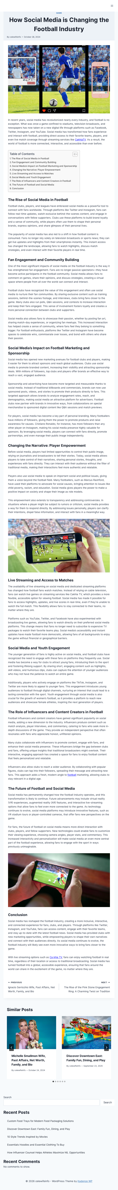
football (71, 774)
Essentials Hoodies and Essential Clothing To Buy (35, 1144)
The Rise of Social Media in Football (30, 158)
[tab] (53, 1081)
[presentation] (31, 1032)
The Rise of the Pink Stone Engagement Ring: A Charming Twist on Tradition (87, 987)
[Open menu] (112, 5)
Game (59, 13)
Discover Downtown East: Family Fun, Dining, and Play (38, 1129)
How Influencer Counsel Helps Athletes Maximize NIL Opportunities (46, 1152)
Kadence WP (85, 1181)
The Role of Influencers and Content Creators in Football (41, 181)
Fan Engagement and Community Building (34, 162)
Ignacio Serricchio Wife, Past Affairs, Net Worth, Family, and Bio (31, 987)
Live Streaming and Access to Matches (33, 173)
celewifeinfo (15, 37)
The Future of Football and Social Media (33, 184)
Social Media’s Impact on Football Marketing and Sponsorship (44, 166)
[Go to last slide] (11, 1047)
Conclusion (18, 188)
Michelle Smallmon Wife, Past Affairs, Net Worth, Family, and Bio (29, 1060)
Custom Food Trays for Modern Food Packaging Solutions (40, 1121)
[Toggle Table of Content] (73, 154)
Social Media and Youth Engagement (31, 177)
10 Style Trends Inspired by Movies (27, 1136)
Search (7, 1097)
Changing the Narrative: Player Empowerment (36, 169)
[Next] (106, 1047)
